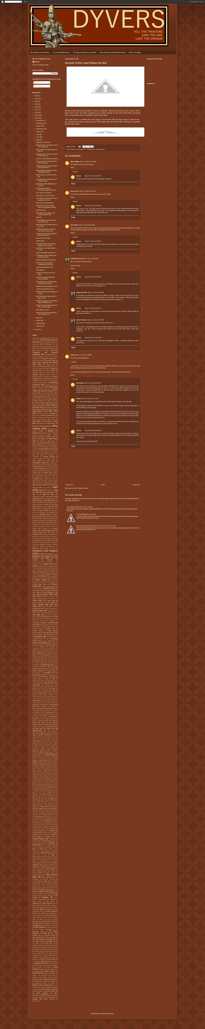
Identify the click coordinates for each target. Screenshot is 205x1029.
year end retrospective (39, 997)
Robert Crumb (54, 864)
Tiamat (50, 951)
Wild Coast (47, 981)
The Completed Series (61, 52)
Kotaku (47, 710)
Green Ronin (49, 634)
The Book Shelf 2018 (52, 927)
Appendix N (48, 385)
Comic (54, 470)
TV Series (53, 959)
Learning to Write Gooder (46, 718)
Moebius (36, 767)
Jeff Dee (43, 688)
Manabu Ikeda (46, 749)
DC (33, 512)
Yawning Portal (52, 995)
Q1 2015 (55, 841)
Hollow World (43, 663)
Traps (53, 957)
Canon (36, 451)
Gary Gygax (37, 615)
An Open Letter (46, 378)
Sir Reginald (48, 895)
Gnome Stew (54, 625)
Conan (45, 475)
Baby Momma (39, 397)
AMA (54, 374)
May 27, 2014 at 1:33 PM (84, 355)
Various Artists (39, 965)
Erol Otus (55, 578)
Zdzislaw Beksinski (49, 999)
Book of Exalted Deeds (48, 436)
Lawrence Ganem (53, 714)
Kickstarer (35, 704)
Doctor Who (52, 524)
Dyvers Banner (43, 566)
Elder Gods (40, 574)
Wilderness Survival (41, 983)
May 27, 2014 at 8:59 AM (96, 292)
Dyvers (78, 176)
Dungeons (35, 548)
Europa (53, 580)
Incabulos (37, 673)
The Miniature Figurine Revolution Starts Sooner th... (46, 189)
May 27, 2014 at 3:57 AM (88, 191)
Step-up (41, 909)
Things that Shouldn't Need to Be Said (45, 949)
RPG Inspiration (47, 877)
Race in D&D (51, 844)
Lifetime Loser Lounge (49, 731)
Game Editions (51, 602)
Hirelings (50, 661)
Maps (41, 751)
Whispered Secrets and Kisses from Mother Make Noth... (46, 230)
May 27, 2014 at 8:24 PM (93, 383)
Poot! (45, 830)
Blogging (51, 431)
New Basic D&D (100, 149)
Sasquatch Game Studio (42, 885)
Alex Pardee (51, 372)
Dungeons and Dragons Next (43, 558)
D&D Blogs (50, 496)
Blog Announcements (39, 419)
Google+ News (50, 628)
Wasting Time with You (43, 142)
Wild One (55, 981)
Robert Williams (50, 869)
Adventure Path (44, 368)
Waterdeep (53, 973)
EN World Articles (53, 576)
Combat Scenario (45, 470)
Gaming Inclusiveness (50, 608)
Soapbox (45, 897)
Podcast (55, 826)
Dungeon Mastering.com (47, 546)
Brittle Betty (46, 443)
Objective (52, 796)
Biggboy (53, 413)
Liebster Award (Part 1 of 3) (45, 289)
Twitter (42, 961)
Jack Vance (52, 676)
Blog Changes (37, 421)
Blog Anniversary (51, 417)
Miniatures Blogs (45, 763)
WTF (43, 995)
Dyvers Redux (42, 570)
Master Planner (51, 755)
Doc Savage (43, 524)
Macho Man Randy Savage (42, 745)
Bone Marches (39, 435)
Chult (40, 465)
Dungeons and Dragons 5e (78, 149)
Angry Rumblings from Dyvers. (46, 253)
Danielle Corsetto (37, 504)
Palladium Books (43, 808)
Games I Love (52, 606)
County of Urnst (47, 480)
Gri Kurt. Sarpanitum (39, 646)
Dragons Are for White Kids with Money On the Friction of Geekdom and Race (45, 536)
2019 (36, 104)
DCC (38, 512)
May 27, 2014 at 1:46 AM (88, 161)
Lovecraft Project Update (47, 739)
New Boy (50, 786)
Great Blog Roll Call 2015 (50, 632)
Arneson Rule (37, 387)
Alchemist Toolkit (38, 372)
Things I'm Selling (53, 947)
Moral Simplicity (46, 773)
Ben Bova (53, 401)
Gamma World (36, 613)
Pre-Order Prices (38, 832)
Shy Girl (55, 891)
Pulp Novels (46, 841)
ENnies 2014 (37, 578)
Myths (34, 783)
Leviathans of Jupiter (38, 726)
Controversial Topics (41, 476)
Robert (73, 355)
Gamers (44, 606)
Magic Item (45, 747)
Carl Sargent (54, 451)
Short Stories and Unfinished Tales (113, 52)
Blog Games (48, 421)
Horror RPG (36, 665)
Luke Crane (42, 743)
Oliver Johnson (48, 803)
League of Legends (41, 716)
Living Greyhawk (51, 733)
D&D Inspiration (37, 500)
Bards (45, 399)
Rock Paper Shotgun (50, 871)
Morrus (36, 777)
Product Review (38, 839)
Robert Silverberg (38, 869)
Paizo (34, 808)
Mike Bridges (75, 161)
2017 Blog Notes (45, 340)
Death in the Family (47, 512)
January (39, 326)
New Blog (43, 786)
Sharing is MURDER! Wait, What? (47, 158)
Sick (36, 893)
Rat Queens (45, 851)
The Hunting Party (38, 937)
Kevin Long (43, 702)
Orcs (56, 804)
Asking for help (46, 391)
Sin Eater (52, 893)
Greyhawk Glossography (49, 641)
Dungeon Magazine (39, 544)
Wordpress (49, 987)
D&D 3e (52, 492)
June (38, 137)
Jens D (45, 690)
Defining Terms (45, 514)
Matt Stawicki (36, 757)
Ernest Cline (47, 578)
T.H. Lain (41, 921)
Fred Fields (36, 592)
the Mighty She (51, 941)
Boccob (56, 433)
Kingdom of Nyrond (45, 708)
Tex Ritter (53, 925)
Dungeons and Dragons (45, 550)
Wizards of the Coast (40, 985)
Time (39, 953)
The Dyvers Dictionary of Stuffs (84, 52)
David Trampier (43, 510)
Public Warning (37, 841)
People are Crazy (51, 816)
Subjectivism (44, 913)
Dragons (44, 534)
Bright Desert (51, 441)
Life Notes (47, 729)
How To (56, 665)
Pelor (56, 814)
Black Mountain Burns (48, 415)
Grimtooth (52, 646)
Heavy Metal (37, 658)
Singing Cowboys (37, 895)
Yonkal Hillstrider (51, 997)
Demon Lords (42, 516)
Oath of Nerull (42, 796)
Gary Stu (47, 615)
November (39, 123)
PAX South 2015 (45, 813)
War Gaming (37, 973)
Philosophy (48, 820)
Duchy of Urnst (39, 542)
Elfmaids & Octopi (50, 574)
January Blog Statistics (46, 686)
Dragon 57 (46, 528)
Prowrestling (52, 839)
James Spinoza (37, 683)
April (38, 318)
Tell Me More (40, 241)
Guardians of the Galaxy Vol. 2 (47, 651)
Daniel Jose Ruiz (42, 502)
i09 (48, 668)
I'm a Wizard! (40, 270)
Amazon (47, 376)
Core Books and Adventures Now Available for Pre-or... (46, 199)
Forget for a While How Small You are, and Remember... (47, 306)
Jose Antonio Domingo (49, 698)
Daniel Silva (53, 502)
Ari (55, 385)
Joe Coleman (38, 692)
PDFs (50, 814)
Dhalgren (50, 516)
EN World (42, 576)
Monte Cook (47, 771)
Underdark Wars (39, 963)
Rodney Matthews (38, 872)
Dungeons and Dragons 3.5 (47, 554)
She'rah (35, 891)
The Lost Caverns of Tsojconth (43, 939)
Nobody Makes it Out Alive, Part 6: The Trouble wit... (47, 146)
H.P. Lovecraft (43, 655)
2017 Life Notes (44, 344)
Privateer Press (50, 836)
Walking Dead (38, 971)
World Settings (39, 991)
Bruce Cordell (36, 445)
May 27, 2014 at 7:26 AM (93, 176)
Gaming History (37, 608)
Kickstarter (45, 704)
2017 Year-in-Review (46, 346)
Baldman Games (51, 397)
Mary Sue (41, 755)
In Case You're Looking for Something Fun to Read (44, 263)
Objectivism (44, 799)
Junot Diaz (47, 700)
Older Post (136, 485)
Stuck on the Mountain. (43, 238)
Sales (45, 881)
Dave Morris (36, 508)
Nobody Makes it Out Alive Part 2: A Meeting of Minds (46, 171)
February (39, 323)
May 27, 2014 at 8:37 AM (93, 277)
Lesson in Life (42, 720)
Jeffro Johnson (37, 690)
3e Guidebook (49, 354)
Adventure (35, 366)
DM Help (40, 522)
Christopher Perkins (39, 463)
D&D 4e (35, 494)
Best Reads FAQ (47, 403)
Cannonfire (54, 448)
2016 (36, 112)
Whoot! (56, 979)
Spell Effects (50, 901)
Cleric (56, 466)
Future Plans (51, 600)
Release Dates (47, 857)
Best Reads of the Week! (40, 52)
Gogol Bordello (51, 626)
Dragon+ (53, 532)
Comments (39, 86)
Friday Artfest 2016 (38, 596)
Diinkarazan (46, 518)
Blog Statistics (47, 426)
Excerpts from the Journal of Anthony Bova (44, 582)
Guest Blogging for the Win (41, 653)
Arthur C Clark (37, 389)
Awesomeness (48, 393)
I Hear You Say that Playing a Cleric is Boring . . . (45, 278)
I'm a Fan (42, 669)
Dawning (53, 510)
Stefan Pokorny (46, 907)
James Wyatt (47, 683)
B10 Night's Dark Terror (51, 395)
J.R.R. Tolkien (42, 676)
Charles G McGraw (38, 458)
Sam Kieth (53, 881)
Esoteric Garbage (41, 580)
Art (45, 387)
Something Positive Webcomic (47, 899)
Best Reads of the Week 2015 (45, 411)
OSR (42, 806)
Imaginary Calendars (52, 671)
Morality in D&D (42, 774)
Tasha (54, 923)
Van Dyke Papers (53, 963)
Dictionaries (38, 518)
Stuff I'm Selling (51, 911)
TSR (41, 959)
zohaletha (35, 1001)
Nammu (41, 783)
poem (36, 828)
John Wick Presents (50, 696)
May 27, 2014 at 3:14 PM (96, 320)
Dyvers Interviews (39, 568)
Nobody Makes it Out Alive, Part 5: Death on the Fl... (47, 155)
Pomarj (34, 830)
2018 (36, 107)
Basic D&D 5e (53, 399)
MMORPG (44, 765)
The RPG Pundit (48, 945)
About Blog (135, 52)
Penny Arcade (39, 816)
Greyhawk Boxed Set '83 (40, 639)
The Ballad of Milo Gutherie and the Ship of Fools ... (46, 256)
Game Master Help (40, 604)
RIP (50, 861)
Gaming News (91, 149)
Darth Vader (42, 506)
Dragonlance (36, 534)
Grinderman (36, 649)
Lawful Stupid (41, 714)
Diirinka (54, 518)
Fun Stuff (50, 596)
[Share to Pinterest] (92, 146)
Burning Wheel (44, 446)
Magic (36, 747)
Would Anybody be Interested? (46, 260)
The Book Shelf (37, 927)
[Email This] (83, 146)
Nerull (34, 784)
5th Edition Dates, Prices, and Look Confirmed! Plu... (45, 213)
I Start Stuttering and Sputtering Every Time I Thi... (46, 221)
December (39, 120)
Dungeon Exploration (52, 542)
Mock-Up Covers (53, 765)
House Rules (45, 665)
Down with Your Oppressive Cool (46, 286)
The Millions (36, 943)
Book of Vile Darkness (39, 439)
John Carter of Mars (46, 695)
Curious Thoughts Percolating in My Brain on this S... (46, 234)
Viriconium (55, 969)
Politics (53, 828)
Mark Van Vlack (43, 753)
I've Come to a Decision (43, 193)
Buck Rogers (46, 445)
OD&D (51, 799)
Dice (56, 516)
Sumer (39, 915)
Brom (53, 443)
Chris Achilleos (37, 460)
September (40, 129)
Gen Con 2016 (39, 618)
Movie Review (44, 777)
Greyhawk (38, 637)
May (37, 140)
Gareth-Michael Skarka (49, 613)
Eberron (53, 570)
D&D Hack (44, 498)
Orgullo (36, 806)
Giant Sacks (49, 618)
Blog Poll (42, 423)
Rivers (40, 862)
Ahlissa (53, 370)
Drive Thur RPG (53, 540)
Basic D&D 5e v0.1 (41, 401)
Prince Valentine (44, 834)
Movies (37, 779)
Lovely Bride (36, 741)
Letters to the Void (50, 724)
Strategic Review (39, 911)
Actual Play (36, 362)
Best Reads (36, 403)
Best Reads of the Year (42, 413)
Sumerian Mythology (50, 915)
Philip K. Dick (38, 820)
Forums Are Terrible (38, 590)
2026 (36, 96)
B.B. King (39, 395)
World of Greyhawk (52, 989)
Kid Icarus (54, 705)
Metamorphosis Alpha (45, 759)
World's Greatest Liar (51, 991)
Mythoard (53, 781)
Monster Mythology (44, 769)
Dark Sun (48, 504)
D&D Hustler (52, 498)
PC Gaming (44, 814)
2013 (36, 329)
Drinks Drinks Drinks (40, 540)
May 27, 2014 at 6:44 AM (87, 225)
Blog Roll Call (36, 426)
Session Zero (52, 889)
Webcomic (44, 975)
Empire (34, 576)
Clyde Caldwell (38, 468)
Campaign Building (43, 448)
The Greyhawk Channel (48, 935)
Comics (46, 473)
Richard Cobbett (42, 859)
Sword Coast (36, 917)
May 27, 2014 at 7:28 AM (93, 205)
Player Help (37, 826)
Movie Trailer (54, 777)
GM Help (53, 623)
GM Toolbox (36, 625)
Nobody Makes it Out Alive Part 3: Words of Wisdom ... (46, 166)
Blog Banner (52, 419)
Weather (35, 975)
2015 (36, 115)
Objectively (35, 799)
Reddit (53, 854)
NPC (50, 793)
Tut (46, 959)
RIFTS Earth (52, 859)
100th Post (36, 338)
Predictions (48, 832)
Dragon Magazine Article (48, 530)
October (39, 126)
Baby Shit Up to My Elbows (44, 203)
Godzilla (38, 217)
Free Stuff (36, 594)
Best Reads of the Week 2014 (47, 409)
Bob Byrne (48, 433)
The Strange (42, 947)
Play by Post (46, 824)
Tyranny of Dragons (52, 961)
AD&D (39, 364)
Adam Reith (51, 364)
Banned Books (37, 399)
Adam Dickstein (76, 258)
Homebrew (53, 663)
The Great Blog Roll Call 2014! (86, 514)
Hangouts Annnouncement (40, 656)
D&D (55, 487)
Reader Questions (45, 852)
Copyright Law (37, 478)
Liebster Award (51, 726)
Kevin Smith (52, 702)
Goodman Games (38, 628)
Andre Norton (44, 380)
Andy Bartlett (54, 380)
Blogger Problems (38, 431)
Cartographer (45, 453)
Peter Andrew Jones (38, 818)
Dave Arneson (52, 506)
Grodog (43, 649)
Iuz (41, 675)
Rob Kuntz (48, 862)
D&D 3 (49, 490)
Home (103, 485)
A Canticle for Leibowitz (47, 358)
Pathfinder (35, 811)
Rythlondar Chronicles (48, 879)
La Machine (54, 710)
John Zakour (36, 698)
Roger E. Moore (51, 872)
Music (48, 779)
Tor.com (45, 957)
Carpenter (37, 453)
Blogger (111, 1014)
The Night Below (47, 943)
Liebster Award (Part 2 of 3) (45, 267)
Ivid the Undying (49, 675)
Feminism (55, 586)
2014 (36, 118)
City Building (47, 465)
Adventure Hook (45, 366)
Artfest (51, 387)
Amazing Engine (37, 376)
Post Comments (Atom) (81, 488)
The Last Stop (51, 937)
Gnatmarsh (45, 625)
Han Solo (53, 655)
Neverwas (41, 784)
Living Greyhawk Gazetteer (41, 735)
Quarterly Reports (40, 843)
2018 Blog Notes (47, 348)
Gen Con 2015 (53, 616)
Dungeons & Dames (48, 548)
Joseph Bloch (37, 700)
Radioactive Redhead (44, 847)
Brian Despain (40, 441)
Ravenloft (35, 852)
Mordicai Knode (53, 774)
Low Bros (46, 741)
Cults (47, 487)
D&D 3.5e (43, 492)
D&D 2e (41, 490)
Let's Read (52, 722)
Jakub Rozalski (37, 678)
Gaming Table (52, 610)
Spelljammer (36, 903)
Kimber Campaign (41, 706)
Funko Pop (52, 598)
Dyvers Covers (54, 566)
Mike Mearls (43, 761)
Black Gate (36, 415)
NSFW (43, 794)
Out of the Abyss (51, 806)
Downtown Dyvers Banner (47, 526)
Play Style (55, 824)
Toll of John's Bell (46, 955)
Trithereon (35, 959)
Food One (38, 588)
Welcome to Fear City (49, 977)
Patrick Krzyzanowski (47, 811)
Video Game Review (44, 967)
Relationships (36, 857)
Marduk (48, 751)
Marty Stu (53, 753)
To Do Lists (48, 953)
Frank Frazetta (51, 590)
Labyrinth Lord (38, 712)
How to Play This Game (43, 666)
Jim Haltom (74, 225)
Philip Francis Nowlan (52, 818)
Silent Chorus (43, 893)
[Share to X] (88, 146)
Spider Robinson (47, 903)
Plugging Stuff (47, 826)
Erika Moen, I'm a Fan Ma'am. (45, 195)
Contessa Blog (54, 475)
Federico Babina (45, 586)
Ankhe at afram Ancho (41, 382)
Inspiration (47, 673)
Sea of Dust (42, 887)
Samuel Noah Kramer (39, 883)
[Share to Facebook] (90, 146)
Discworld (35, 520)
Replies (75, 172)
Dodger (35, 526)
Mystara (46, 781)
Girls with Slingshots (49, 620)
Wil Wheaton (38, 981)
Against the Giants (43, 370)
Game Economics (38, 602)
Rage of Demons (38, 849)
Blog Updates (52, 429)
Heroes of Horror (40, 661)
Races (34, 847)
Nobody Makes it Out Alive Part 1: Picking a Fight (46, 180)
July (37, 134)
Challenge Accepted (49, 456)
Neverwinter (50, 784)
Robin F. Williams (37, 871)
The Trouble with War (73, 495)
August (38, 131)
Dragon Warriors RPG (40, 532)
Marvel (34, 755)
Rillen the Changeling (39, 861)
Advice (53, 369)
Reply (72, 167)
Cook (53, 476)
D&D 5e (45, 494)
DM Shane (49, 522)
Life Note (36, 729)
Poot (40, 830)
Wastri (45, 973)
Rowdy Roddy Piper (38, 875)
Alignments (36, 374)
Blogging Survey (37, 433)
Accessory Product (50, 360)
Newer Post (69, 485)
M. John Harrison (53, 743)
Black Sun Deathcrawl (39, 417)
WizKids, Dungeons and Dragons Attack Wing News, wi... (47, 301)
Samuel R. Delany (52, 883)
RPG (48, 875)
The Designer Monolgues (43, 929)
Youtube (35, 999)
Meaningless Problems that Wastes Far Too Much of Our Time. (96, 526)
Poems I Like (44, 828)
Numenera (50, 794)
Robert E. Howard (39, 866)
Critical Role (47, 482)
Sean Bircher (52, 887)
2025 (36, 98)
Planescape (49, 823)
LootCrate (47, 737)
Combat (36, 470)
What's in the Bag (37, 979)
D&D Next (48, 500)
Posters (52, 831)
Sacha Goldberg (37, 881)
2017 (36, 110)
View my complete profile (41, 65)
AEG (34, 370)
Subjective (35, 913)
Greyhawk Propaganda (40, 643)
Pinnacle (41, 823)
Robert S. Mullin (51, 866)
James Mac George (38, 680)
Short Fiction (44, 891)
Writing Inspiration (42, 993)
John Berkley (48, 692)
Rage (54, 847)
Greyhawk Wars (50, 645)
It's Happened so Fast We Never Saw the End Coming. (46, 282)
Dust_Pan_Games (38, 562)
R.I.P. (42, 844)
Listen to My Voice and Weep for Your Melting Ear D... (46, 313)
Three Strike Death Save (39, 951)
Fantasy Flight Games (40, 584)
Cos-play (46, 478)
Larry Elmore (49, 712)
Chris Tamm (51, 460)
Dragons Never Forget (52, 538)
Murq (43, 779)
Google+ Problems (38, 630)
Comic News (36, 472)
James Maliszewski (51, 680)
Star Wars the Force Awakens (47, 905)
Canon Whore (44, 451)
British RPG (36, 443)
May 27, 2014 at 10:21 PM (90, 398)
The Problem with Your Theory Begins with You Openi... (46, 244)
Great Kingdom (39, 634)
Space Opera (37, 901)
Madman (55, 745)
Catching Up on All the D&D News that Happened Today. (46, 206)
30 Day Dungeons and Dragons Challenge (45, 352)
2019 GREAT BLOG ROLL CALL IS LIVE (80, 507)
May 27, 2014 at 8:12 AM (90, 258)
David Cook (47, 508)
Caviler (42, 455)
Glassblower (36, 622)
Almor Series (46, 374)
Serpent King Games (39, 889)
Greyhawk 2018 (51, 637)
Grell (56, 634)
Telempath (35, 925)
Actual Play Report (50, 362)
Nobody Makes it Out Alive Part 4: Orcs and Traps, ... (46, 162)
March (38, 320)
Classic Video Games (47, 466)
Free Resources (48, 592)
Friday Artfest (48, 594)
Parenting (53, 808)
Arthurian (47, 389)
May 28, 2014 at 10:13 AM (93, 337)
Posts (37, 82)
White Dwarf (47, 979)
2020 (36, 101)
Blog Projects (51, 423)
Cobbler (48, 468)
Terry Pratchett (45, 925)
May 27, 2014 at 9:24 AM (93, 308)
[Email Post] (79, 146)
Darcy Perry (75, 191)
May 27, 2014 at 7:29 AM (93, 241)
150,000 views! (41, 210)
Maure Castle (45, 757)
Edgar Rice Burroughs (39, 572)
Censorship (36, 456)
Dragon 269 (36, 528)
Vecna (47, 965)
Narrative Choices (51, 783)
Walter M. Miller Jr (50, 971)
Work (42, 989)
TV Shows (35, 961)
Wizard (53, 983)
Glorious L (44, 622)
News (48, 791)
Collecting (55, 468)
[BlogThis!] (86, 146)
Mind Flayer (52, 761)
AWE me (39, 393)
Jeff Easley (52, 688)
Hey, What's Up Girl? (42, 310)
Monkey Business (46, 767)
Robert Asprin (43, 864)
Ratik (54, 851)
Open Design (48, 804)
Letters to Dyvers (38, 724)
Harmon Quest (54, 656)
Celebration (52, 455)
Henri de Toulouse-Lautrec (50, 658)
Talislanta (46, 923)
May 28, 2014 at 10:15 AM (93, 430)
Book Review (53, 439)
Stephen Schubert (52, 909)
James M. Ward (50, 678)
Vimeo (48, 969)
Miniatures (35, 763)
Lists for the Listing (38, 733)
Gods (36, 626)
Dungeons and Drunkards (43, 560)
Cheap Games (51, 458)
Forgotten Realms (49, 588)
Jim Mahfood (54, 690)
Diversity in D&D (44, 520)
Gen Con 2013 (43, 616)
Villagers (42, 969)
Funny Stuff (37, 600)
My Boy (40, 781)
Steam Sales (36, 907)
